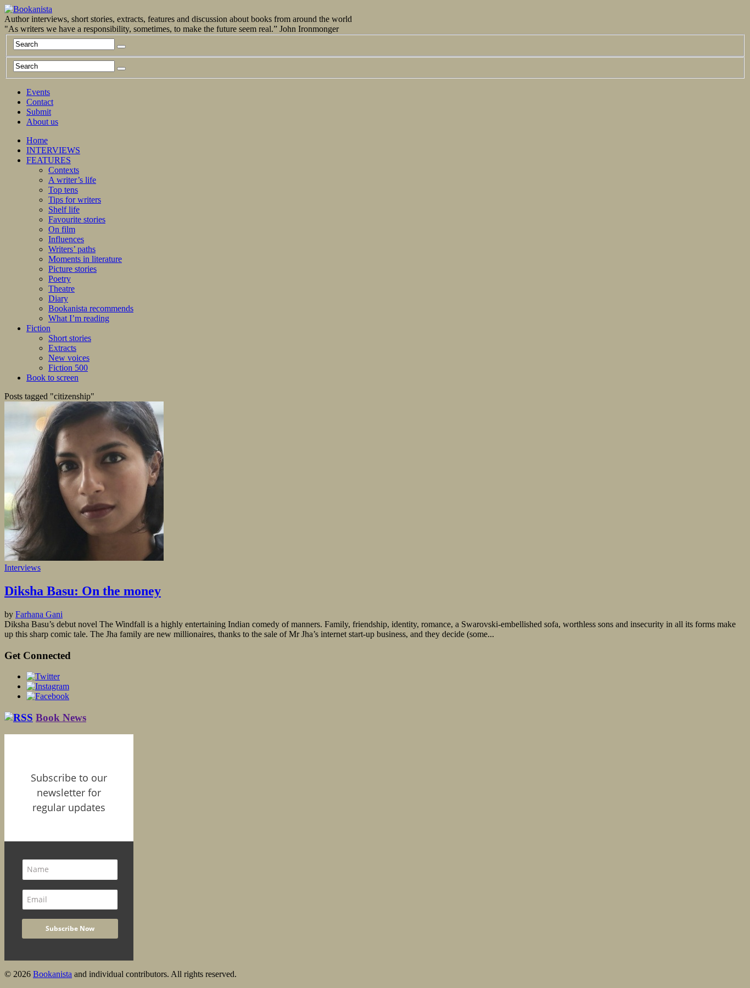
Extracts (62, 348)
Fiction (38, 328)
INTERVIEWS (53, 150)
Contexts (63, 170)
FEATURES (48, 160)
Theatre (61, 288)
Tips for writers (74, 199)
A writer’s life (72, 180)
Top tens (63, 189)
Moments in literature (85, 259)
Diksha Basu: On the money (82, 591)
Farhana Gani (39, 614)
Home (37, 140)
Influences (66, 239)
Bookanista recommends (90, 308)
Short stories (69, 338)
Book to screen (52, 377)
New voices (68, 357)
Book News (61, 717)
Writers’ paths (72, 249)
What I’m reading (78, 318)
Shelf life (64, 209)
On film (61, 229)
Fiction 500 (68, 367)
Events (38, 92)
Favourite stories (76, 219)
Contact (39, 102)
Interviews (22, 567)
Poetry (59, 278)
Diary (58, 298)
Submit (38, 111)
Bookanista (52, 974)
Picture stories (72, 268)
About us (42, 121)
